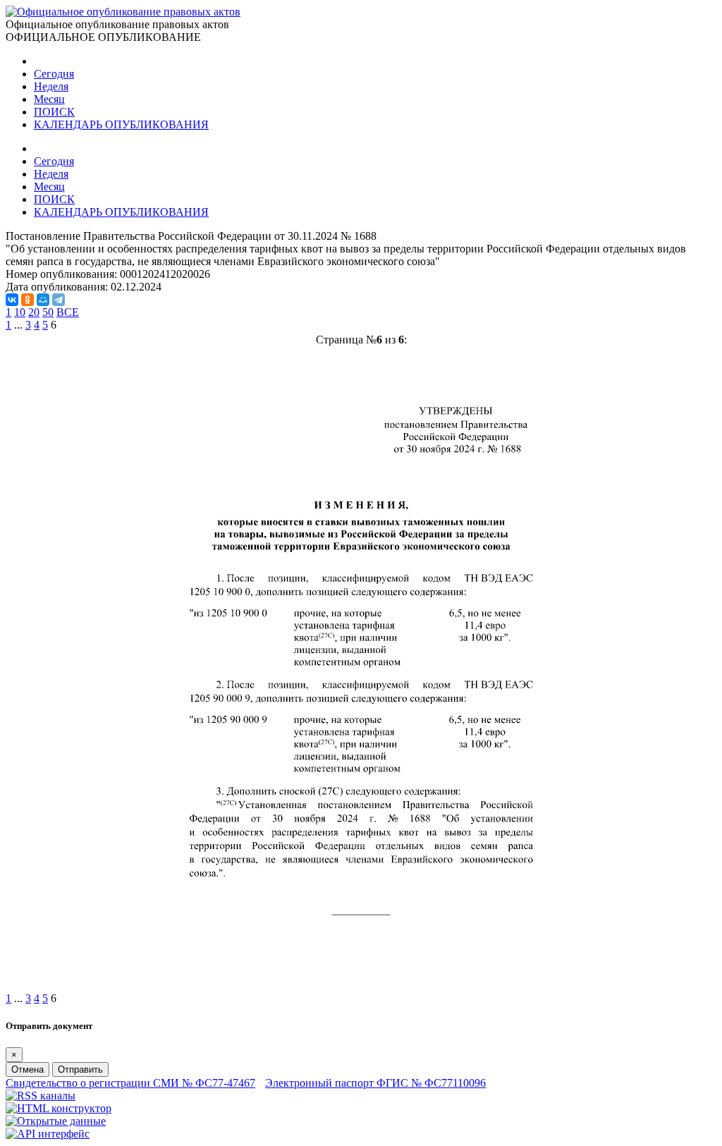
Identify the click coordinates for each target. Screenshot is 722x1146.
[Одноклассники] (27, 299)
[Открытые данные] (56, 1121)
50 (48, 312)
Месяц (49, 99)
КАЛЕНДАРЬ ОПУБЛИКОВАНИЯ (121, 124)
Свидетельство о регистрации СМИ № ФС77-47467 (130, 1083)
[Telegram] (58, 299)
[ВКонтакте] (12, 299)
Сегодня (54, 74)
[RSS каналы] (40, 1096)
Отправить (80, 1069)
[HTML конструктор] (58, 1108)
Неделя (51, 86)
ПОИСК (54, 112)
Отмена (27, 1069)
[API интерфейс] (48, 1134)
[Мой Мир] (43, 299)
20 (33, 312)
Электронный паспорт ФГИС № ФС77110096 (375, 1083)
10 (19, 312)
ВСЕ (67, 312)
